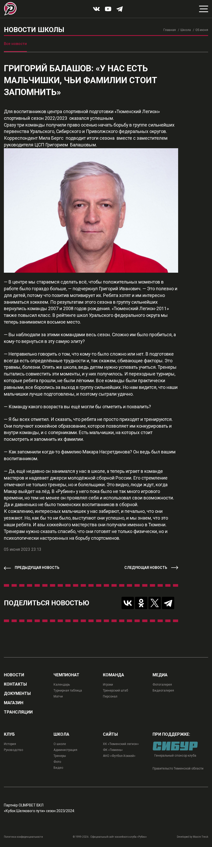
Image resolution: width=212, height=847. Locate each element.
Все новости (15, 43)
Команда (113, 675)
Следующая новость (145, 568)
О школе (60, 744)
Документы (17, 694)
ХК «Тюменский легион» (121, 744)
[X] (154, 603)
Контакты (15, 684)
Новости (14, 675)
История (10, 744)
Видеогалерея (163, 690)
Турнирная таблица (68, 690)
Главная (169, 30)
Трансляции (18, 712)
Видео (58, 768)
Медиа (160, 675)
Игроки (108, 684)
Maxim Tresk (200, 836)
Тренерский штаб (115, 690)
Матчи (58, 696)
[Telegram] (168, 603)
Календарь (62, 684)
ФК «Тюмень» (113, 750)
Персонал (110, 696)
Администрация (65, 750)
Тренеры (60, 756)
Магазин (13, 703)
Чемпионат (66, 675)
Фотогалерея (162, 684)
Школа (185, 30)
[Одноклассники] (141, 603)
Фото (57, 762)
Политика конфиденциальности (23, 836)
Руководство (13, 750)
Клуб (9, 734)
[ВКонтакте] (128, 603)
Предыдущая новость (37, 568)
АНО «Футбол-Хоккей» (119, 756)
